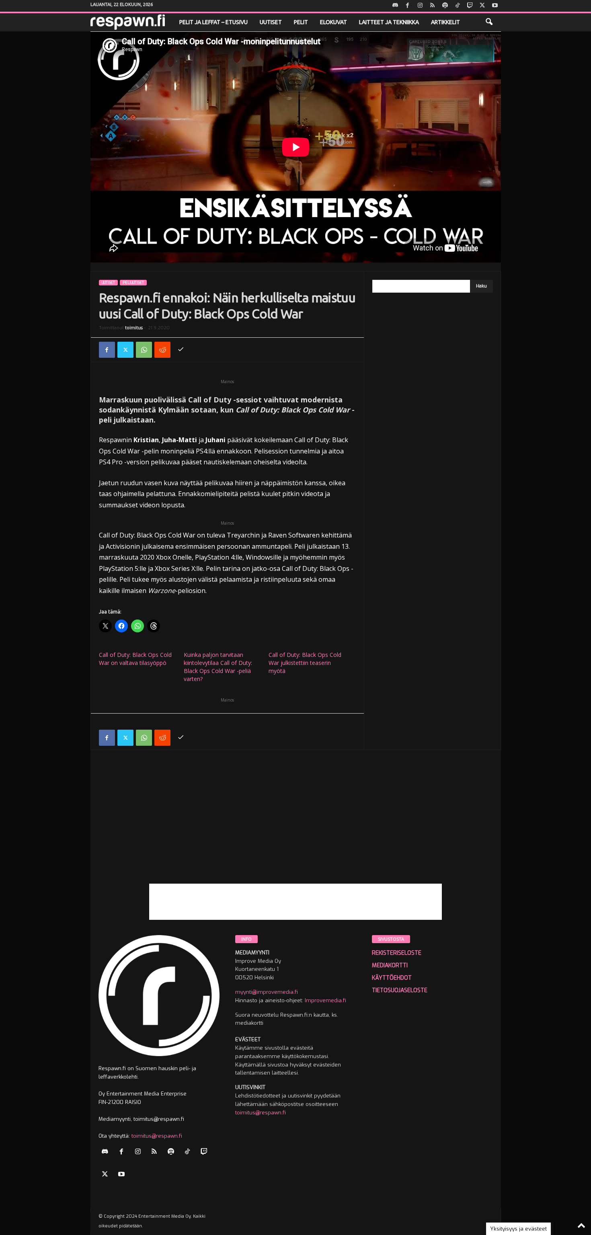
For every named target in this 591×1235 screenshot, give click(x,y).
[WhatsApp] (144, 350)
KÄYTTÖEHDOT (392, 978)
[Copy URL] (181, 350)
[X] (482, 6)
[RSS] (432, 6)
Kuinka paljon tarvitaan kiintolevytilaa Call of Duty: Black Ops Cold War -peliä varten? (218, 667)
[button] (489, 22)
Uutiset (271, 22)
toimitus (134, 328)
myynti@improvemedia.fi (266, 992)
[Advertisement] (295, 827)
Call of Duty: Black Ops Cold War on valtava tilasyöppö (135, 659)
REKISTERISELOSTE (396, 953)
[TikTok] (457, 6)
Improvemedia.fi (325, 1000)
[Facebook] (407, 6)
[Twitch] (470, 6)
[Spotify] (445, 6)
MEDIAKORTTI (390, 965)
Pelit (301, 22)
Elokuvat (333, 22)
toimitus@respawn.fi (156, 1135)
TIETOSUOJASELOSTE (399, 990)
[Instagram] (420, 6)
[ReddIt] (162, 350)
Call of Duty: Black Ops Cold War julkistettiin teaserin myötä (305, 663)
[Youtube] (495, 6)
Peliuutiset (133, 282)
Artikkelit (445, 22)
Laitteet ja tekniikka (389, 22)
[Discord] (395, 6)
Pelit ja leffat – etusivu (213, 22)
